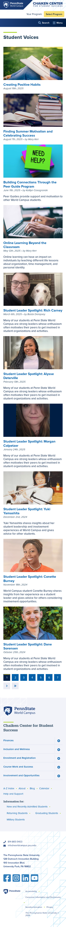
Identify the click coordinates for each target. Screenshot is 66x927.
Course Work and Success (18, 766)
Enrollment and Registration (19, 758)
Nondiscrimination (33, 907)
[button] (43, 22)
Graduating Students (46, 813)
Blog (32, 788)
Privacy (50, 907)
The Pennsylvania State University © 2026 (42, 914)
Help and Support (13, 793)
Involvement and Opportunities (21, 775)
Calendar (44, 788)
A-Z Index (8, 788)
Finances (8, 740)
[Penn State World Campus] (19, 711)
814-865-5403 (15, 841)
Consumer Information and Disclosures (43, 897)
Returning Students (17, 813)
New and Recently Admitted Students (27, 806)
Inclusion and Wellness (16, 749)
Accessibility (31, 891)
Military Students (16, 819)
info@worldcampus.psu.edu (22, 845)
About (22, 788)
